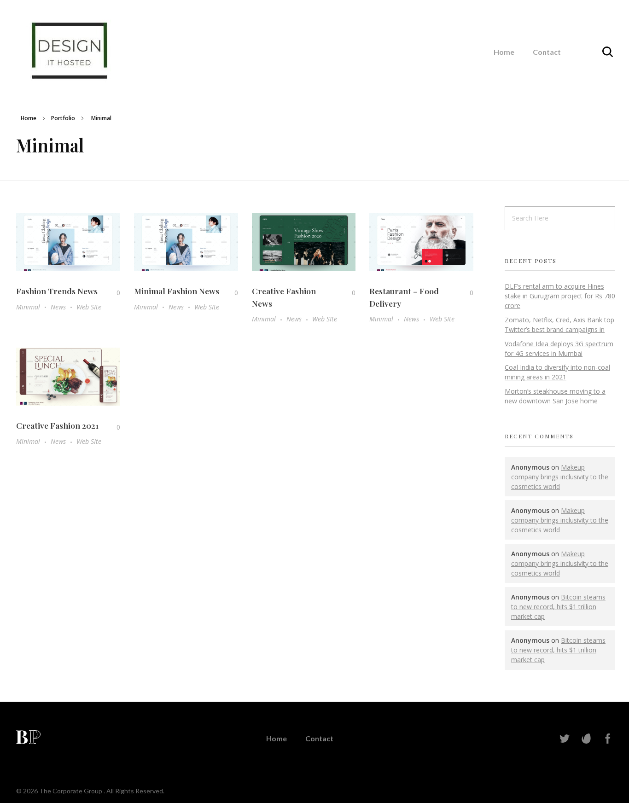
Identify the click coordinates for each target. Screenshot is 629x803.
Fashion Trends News (57, 290)
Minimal (28, 307)
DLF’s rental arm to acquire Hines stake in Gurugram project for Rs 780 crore (560, 296)
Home (28, 118)
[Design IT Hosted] (71, 50)
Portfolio (63, 118)
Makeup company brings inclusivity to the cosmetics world (559, 477)
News (58, 307)
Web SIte (88, 307)
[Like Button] (111, 292)
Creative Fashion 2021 (57, 425)
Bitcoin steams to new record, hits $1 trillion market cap (558, 607)
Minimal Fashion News (176, 290)
